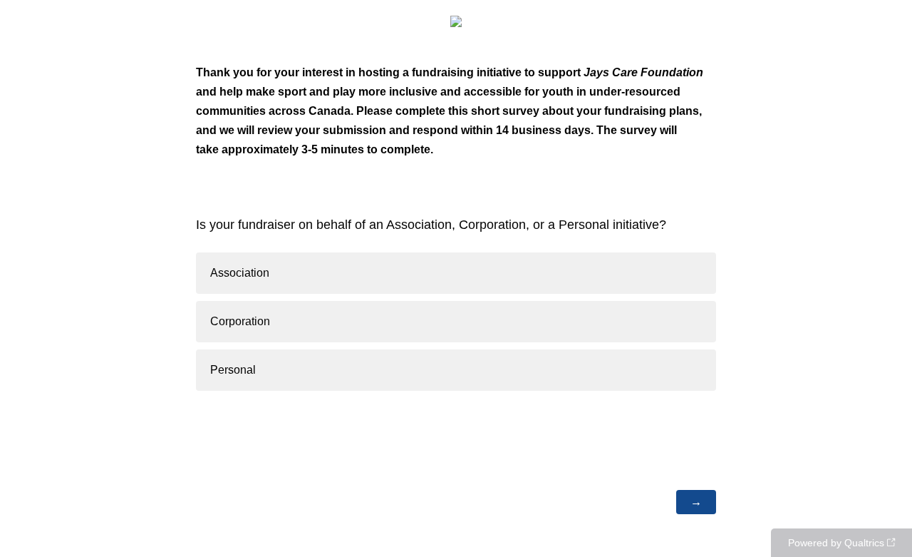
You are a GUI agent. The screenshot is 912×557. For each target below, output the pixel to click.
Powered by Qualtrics (836, 542)
